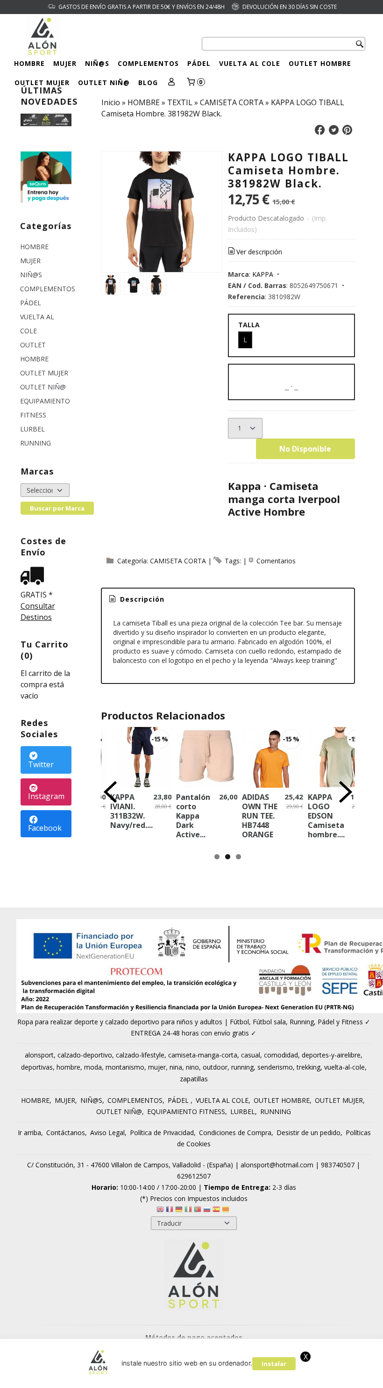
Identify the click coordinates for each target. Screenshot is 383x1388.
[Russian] (207, 1210)
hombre (68, 1067)
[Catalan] (226, 1210)
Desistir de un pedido (308, 1132)
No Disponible (305, 449)
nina (176, 1067)
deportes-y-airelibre (331, 1054)
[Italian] (188, 1210)
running (242, 1067)
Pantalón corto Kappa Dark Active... (193, 816)
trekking (308, 1067)
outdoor (215, 1067)
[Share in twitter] (333, 130)
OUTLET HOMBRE (320, 63)
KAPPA (262, 274)
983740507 (338, 1164)
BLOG (148, 82)
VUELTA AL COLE (249, 63)
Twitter (41, 764)
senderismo (275, 1067)
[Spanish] (216, 1210)
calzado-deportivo (84, 1054)
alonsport (39, 1054)
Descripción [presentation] (141, 599)
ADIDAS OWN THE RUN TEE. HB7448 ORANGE (259, 816)
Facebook (45, 828)
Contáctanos (65, 1132)
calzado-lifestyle (140, 1054)
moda (93, 1067)
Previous (110, 792)
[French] (169, 1210)
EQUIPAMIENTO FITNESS (45, 407)
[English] (160, 1210)
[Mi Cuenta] (172, 82)
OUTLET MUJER (42, 82)
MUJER (65, 63)
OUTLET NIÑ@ (104, 82)
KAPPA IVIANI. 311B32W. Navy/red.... (131, 811)
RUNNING (35, 443)
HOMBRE (29, 63)
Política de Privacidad (162, 1132)
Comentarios (276, 560)
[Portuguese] (197, 1210)
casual (250, 1054)
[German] (179, 1210)
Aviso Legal (107, 1132)
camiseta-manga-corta (202, 1054)
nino (192, 1067)
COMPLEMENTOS (148, 63)
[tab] (136, 599)
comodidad (281, 1054)
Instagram (46, 796)
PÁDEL (199, 63)
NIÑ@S (97, 63)
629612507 (194, 1176)
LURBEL (32, 428)
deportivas (37, 1067)
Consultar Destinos (38, 611)
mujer (157, 1067)
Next (345, 792)
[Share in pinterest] (347, 130)
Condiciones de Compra (235, 1132)
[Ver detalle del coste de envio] (35, 576)
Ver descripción (259, 251)
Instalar (274, 1363)
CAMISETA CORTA (178, 560)
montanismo (125, 1067)
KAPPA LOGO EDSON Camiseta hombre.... (326, 816)
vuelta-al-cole (344, 1067)
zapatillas (194, 1078)
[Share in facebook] (320, 130)
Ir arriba (29, 1132)
